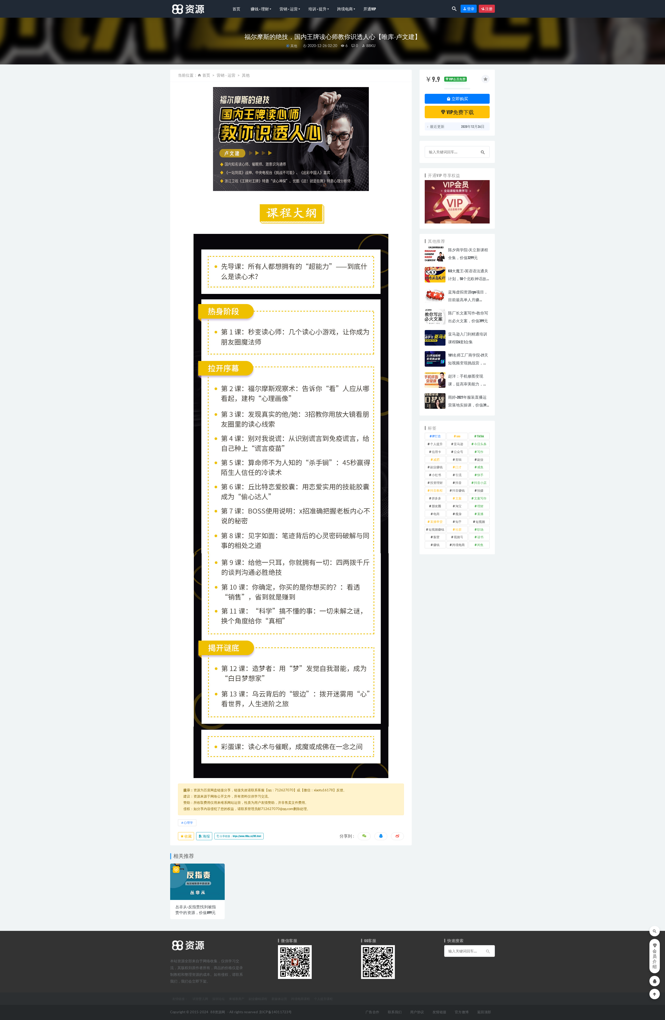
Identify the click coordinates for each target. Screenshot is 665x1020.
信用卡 (436, 451)
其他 (293, 46)
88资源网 (217, 1012)
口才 (458, 467)
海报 (206, 836)
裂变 (436, 537)
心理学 (188, 822)
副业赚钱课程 (258, 999)
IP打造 (436, 436)
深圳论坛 (218, 999)
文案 (458, 498)
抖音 (458, 482)
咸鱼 (480, 467)
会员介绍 (655, 959)
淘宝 (458, 506)
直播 (480, 514)
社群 (458, 529)
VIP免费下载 (460, 112)
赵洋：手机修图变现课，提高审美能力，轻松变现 (467, 384)
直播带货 (436, 521)
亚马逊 (458, 444)
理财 (480, 506)
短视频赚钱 (436, 529)
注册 (489, 8)
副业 (480, 459)
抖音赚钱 (458, 490)
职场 (480, 529)
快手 (480, 475)
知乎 (458, 521)
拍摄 (480, 490)
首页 (236, 8)
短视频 (480, 521)
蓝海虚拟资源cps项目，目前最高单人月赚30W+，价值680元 (468, 299)
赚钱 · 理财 (260, 8)
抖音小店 (480, 482)
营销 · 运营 (289, 8)
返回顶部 (484, 1012)
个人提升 (436, 444)
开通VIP (369, 8)
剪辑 (458, 459)
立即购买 (459, 98)
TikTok (480, 436)
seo (458, 436)
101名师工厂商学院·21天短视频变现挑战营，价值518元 (468, 363)
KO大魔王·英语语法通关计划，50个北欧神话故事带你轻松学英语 (468, 278)
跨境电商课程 (300, 999)
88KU (370, 46)
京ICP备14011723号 (275, 1012)
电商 (436, 514)
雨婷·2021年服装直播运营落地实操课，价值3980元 (468, 405)
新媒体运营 (279, 999)
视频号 (458, 537)
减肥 (436, 459)
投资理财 (436, 482)
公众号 (458, 451)
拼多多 (436, 498)
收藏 (188, 836)
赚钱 (436, 545)
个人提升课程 (323, 999)
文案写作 (480, 498)
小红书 (436, 475)
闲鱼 (480, 545)
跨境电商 (345, 8)
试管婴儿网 (200, 999)
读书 (480, 537)
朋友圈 (436, 506)
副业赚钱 (436, 467)
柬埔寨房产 (236, 999)
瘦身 (458, 514)
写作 (480, 451)
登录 (470, 8)
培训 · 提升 (317, 8)
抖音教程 (436, 490)
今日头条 (480, 444)
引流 (458, 475)
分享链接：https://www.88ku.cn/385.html (240, 836)
